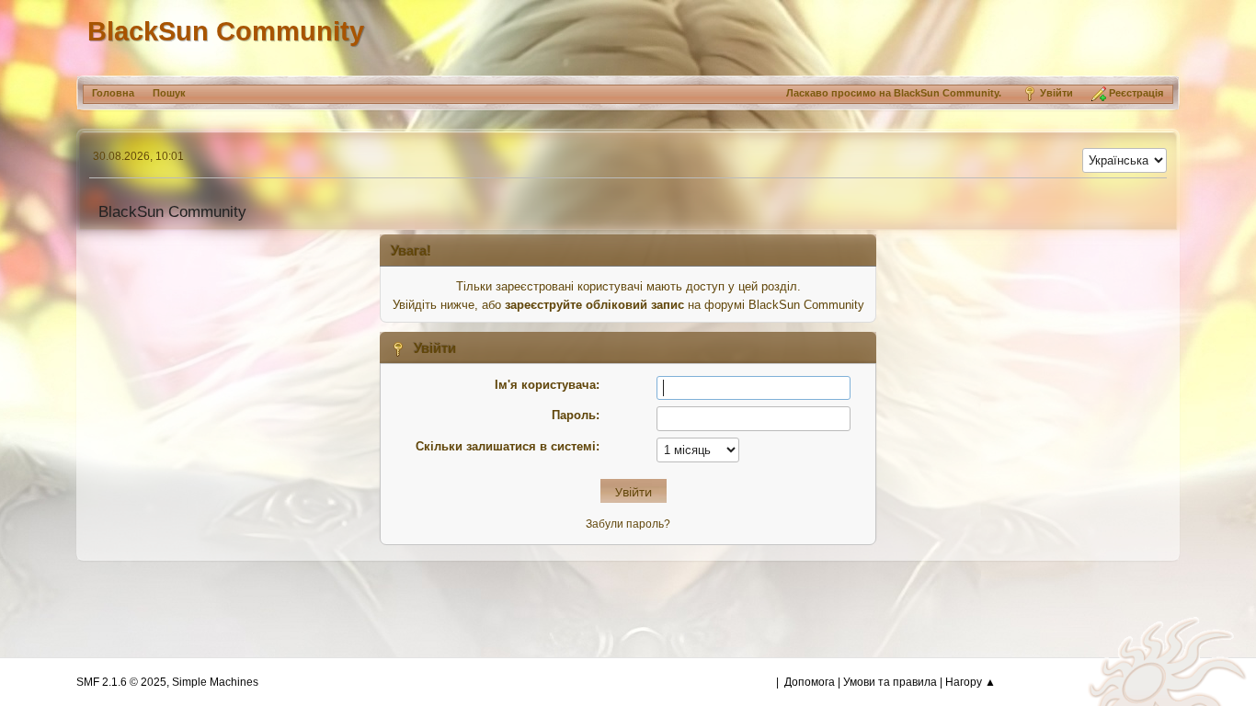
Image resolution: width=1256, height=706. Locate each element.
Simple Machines (215, 682)
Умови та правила (890, 682)
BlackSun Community (225, 31)
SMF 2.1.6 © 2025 (121, 682)
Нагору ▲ (970, 682)
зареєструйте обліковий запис (594, 305)
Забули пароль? (628, 524)
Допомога (809, 682)
